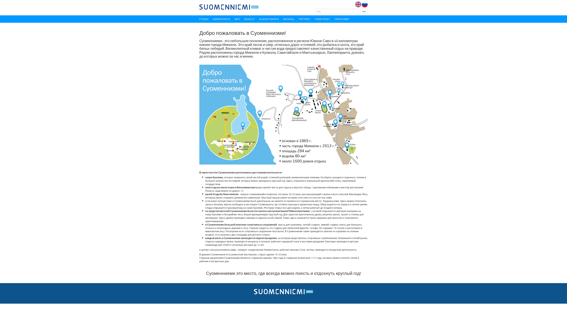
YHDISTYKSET (322, 19)
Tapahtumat (341, 19)
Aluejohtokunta (269, 19)
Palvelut (249, 19)
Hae (364, 11)
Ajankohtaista (221, 19)
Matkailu (288, 19)
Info (237, 19)
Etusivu (203, 19)
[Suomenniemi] (228, 7)
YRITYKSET (305, 19)
